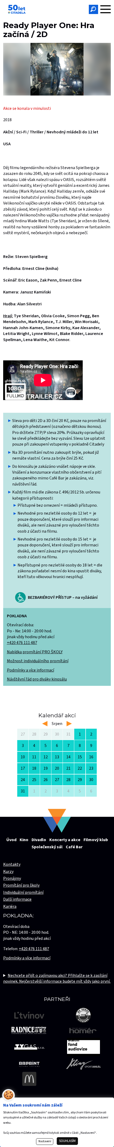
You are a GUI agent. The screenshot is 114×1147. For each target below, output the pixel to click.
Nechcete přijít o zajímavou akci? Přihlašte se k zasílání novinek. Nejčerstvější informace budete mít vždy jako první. (57, 978)
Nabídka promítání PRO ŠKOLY (35, 652)
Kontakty (11, 864)
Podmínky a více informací (30, 670)
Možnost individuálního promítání (37, 661)
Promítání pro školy (21, 885)
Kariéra (9, 906)
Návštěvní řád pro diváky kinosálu (37, 679)
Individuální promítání (23, 892)
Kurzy (8, 871)
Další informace (17, 899)
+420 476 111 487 (22, 643)
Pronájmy (12, 878)
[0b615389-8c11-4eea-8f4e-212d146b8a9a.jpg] (57, 69)
